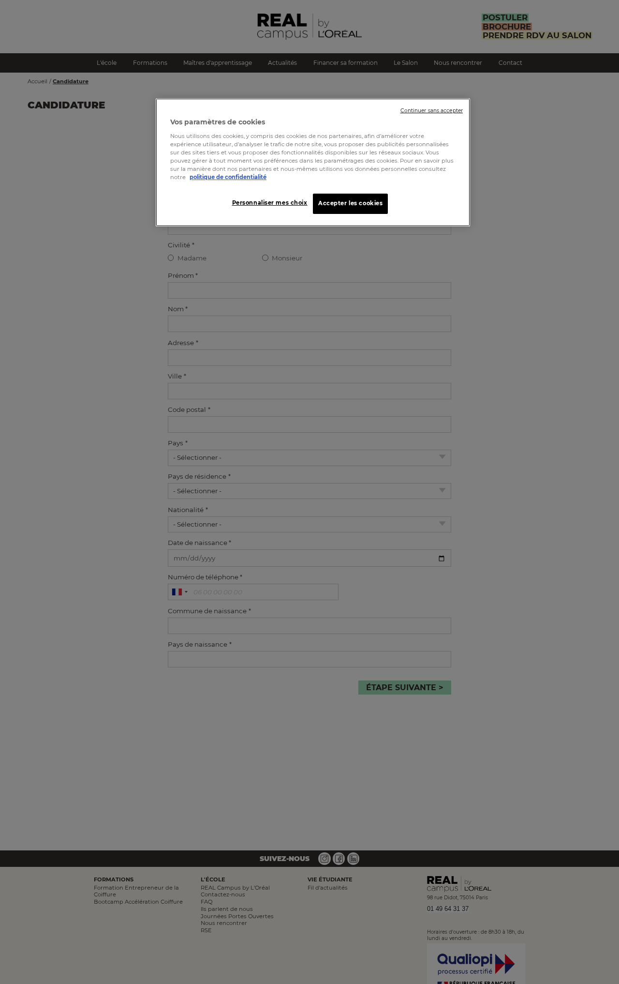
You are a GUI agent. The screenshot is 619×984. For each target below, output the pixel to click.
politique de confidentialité (228, 177)
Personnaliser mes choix (270, 202)
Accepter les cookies (350, 203)
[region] (313, 162)
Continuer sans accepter (431, 110)
